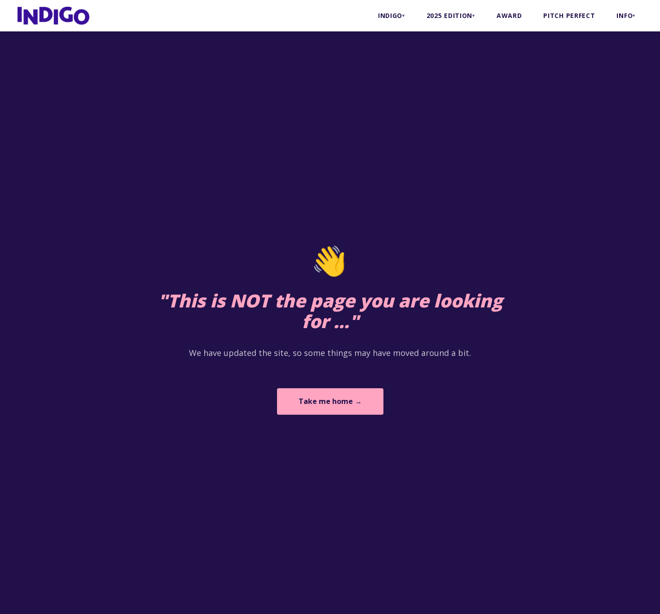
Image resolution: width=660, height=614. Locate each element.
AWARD (509, 15)
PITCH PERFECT (569, 15)
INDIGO (390, 15)
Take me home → (330, 401)
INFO (624, 15)
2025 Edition (449, 15)
